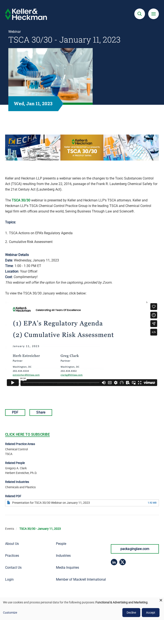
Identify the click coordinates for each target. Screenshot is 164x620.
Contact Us (13, 567)
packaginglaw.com (134, 549)
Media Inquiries (67, 567)
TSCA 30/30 (21, 200)
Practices (12, 556)
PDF (15, 412)
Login (9, 579)
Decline (131, 612)
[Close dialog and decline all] (161, 600)
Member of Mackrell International (81, 579)
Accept (150, 612)
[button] (139, 14)
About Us (12, 544)
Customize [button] (10, 612)
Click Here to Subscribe (27, 434)
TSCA (8, 454)
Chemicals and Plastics (20, 487)
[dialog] (82, 608)
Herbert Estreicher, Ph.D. (21, 473)
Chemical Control (16, 449)
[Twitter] (122, 562)
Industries (63, 556)
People (61, 544)
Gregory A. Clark (16, 468)
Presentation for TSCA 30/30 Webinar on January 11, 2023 (51, 502)
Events (9, 528)
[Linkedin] (114, 562)
